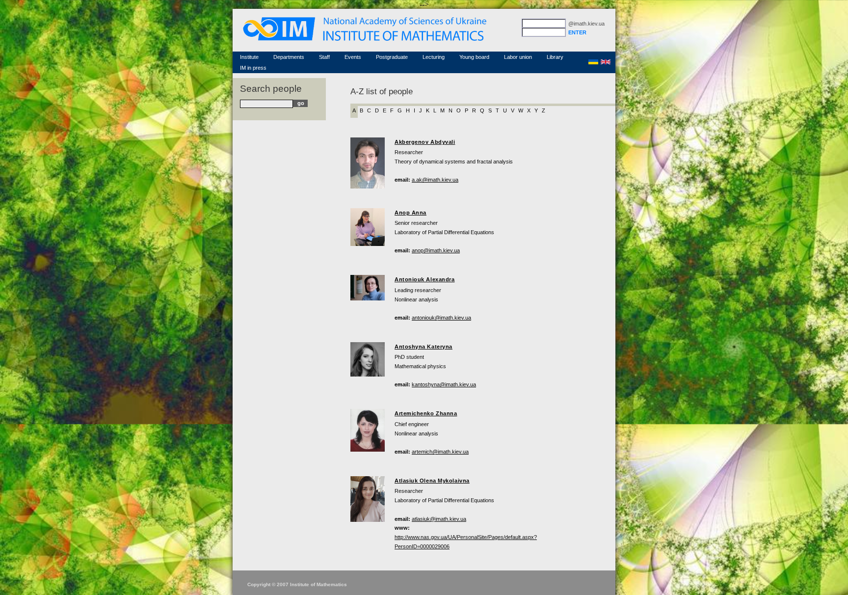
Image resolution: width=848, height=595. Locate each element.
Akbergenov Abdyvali (425, 142)
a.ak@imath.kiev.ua (435, 180)
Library (555, 57)
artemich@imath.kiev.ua (440, 452)
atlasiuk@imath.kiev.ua (439, 519)
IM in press (253, 68)
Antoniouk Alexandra (424, 279)
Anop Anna (410, 213)
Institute (249, 57)
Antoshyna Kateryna (423, 347)
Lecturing (434, 57)
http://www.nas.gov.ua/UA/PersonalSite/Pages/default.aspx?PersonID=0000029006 (466, 541)
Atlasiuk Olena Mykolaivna (432, 481)
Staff (324, 57)
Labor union (518, 57)
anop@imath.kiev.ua (436, 250)
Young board (474, 57)
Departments (288, 57)
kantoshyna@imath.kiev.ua (444, 384)
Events (352, 57)
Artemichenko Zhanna (426, 413)
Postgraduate (392, 57)
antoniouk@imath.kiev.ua (441, 318)
